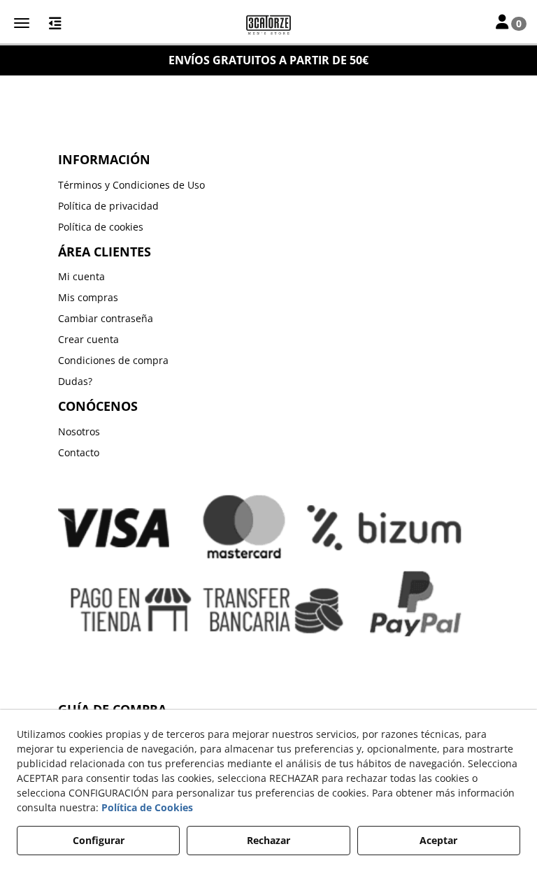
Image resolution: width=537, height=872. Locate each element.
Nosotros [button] (79, 431)
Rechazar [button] (268, 840)
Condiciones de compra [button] (113, 360)
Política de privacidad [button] (108, 205)
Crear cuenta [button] (88, 339)
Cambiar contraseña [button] (105, 318)
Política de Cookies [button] (147, 807)
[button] (268, 24)
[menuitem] (268, 185)
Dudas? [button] (75, 381)
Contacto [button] (78, 452)
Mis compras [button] (88, 297)
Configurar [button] (98, 840)
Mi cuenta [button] (81, 276)
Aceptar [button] (438, 840)
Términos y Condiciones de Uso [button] (131, 184)
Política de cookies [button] (100, 226)
